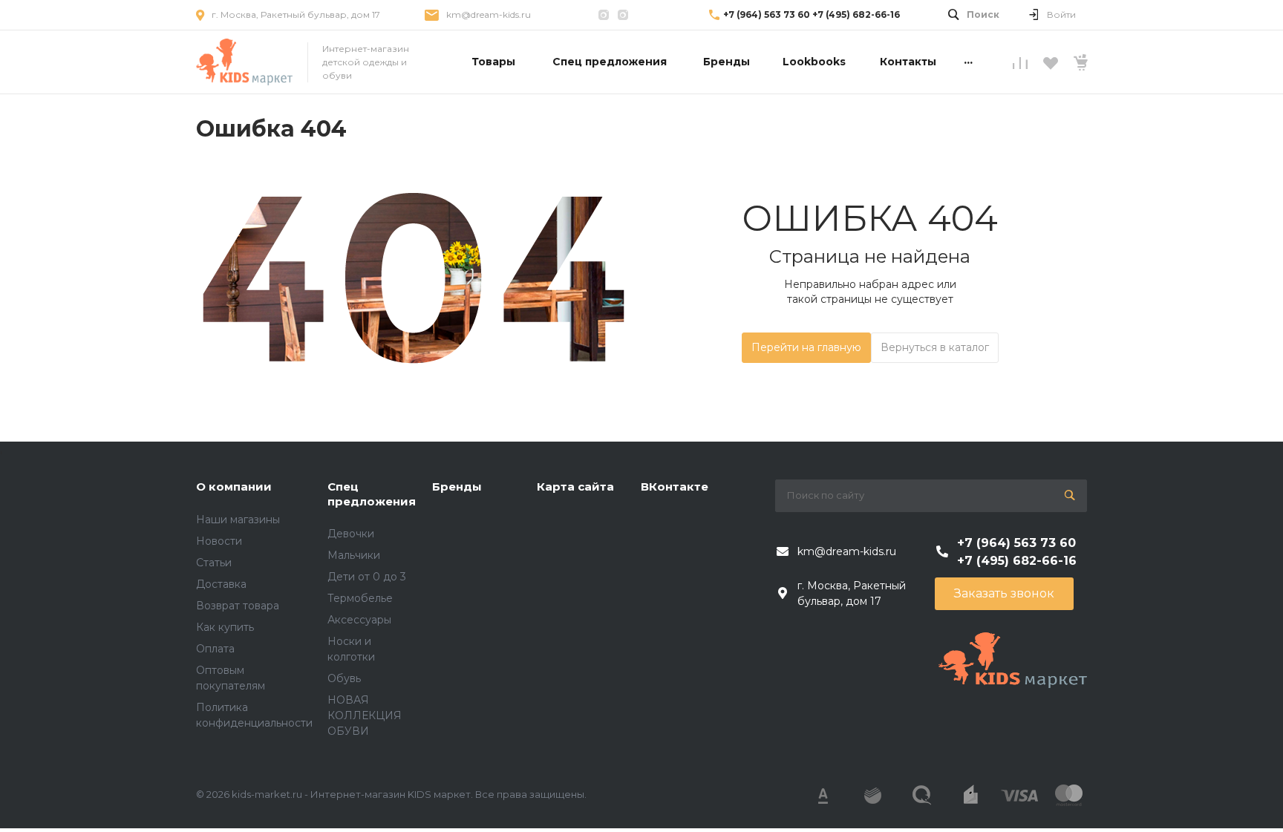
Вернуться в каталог (935, 347)
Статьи (214, 562)
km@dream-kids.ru (488, 14)
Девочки (350, 533)
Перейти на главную (806, 347)
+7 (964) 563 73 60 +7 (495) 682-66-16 (811, 14)
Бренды (457, 486)
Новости (219, 541)
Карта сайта (575, 486)
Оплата (215, 648)
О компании (234, 486)
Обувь (344, 678)
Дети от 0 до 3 (366, 576)
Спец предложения (371, 493)
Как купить (225, 627)
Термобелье (360, 598)
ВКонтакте (674, 486)
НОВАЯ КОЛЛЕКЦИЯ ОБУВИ (364, 715)
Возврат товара (237, 605)
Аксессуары (359, 619)
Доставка (221, 584)
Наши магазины (238, 519)
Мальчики (353, 555)
